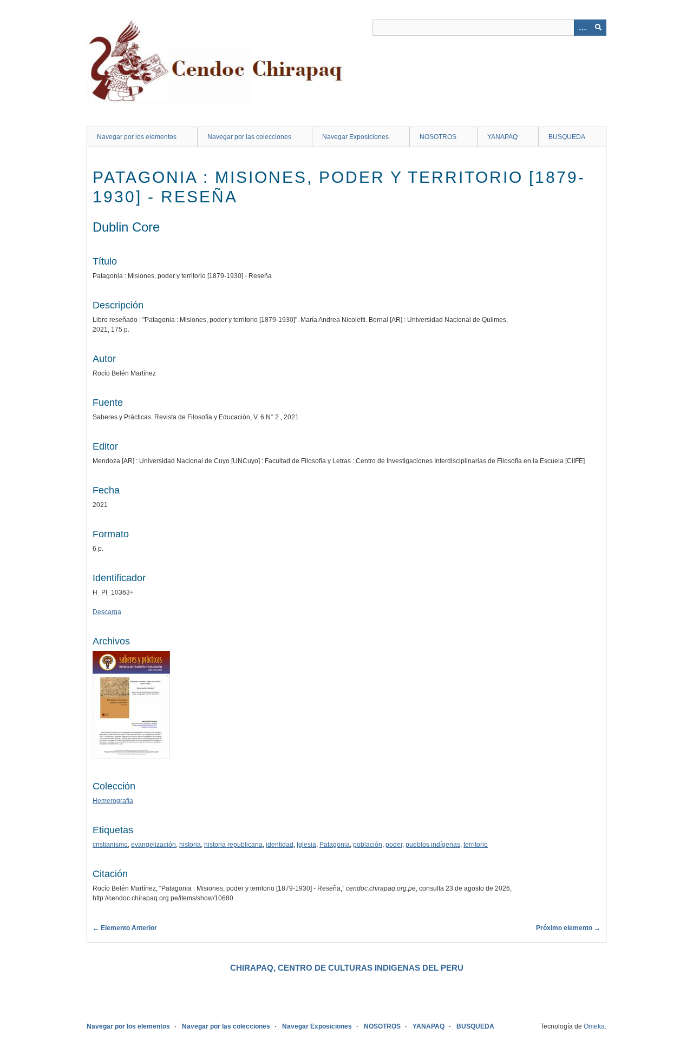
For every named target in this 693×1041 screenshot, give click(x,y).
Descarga (107, 612)
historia (190, 844)
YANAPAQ (502, 137)
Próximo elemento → (568, 928)
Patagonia (334, 844)
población (367, 844)
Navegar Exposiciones (355, 137)
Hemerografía (113, 801)
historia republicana (233, 844)
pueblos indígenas (433, 844)
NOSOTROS (438, 137)
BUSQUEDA (566, 137)
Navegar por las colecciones (249, 137)
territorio (475, 844)
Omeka (594, 1026)
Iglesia (306, 844)
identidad (279, 844)
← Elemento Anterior (125, 928)
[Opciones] (582, 27)
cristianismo (110, 844)
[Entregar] (598, 27)
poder (393, 844)
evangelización (153, 844)
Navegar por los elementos (136, 137)
